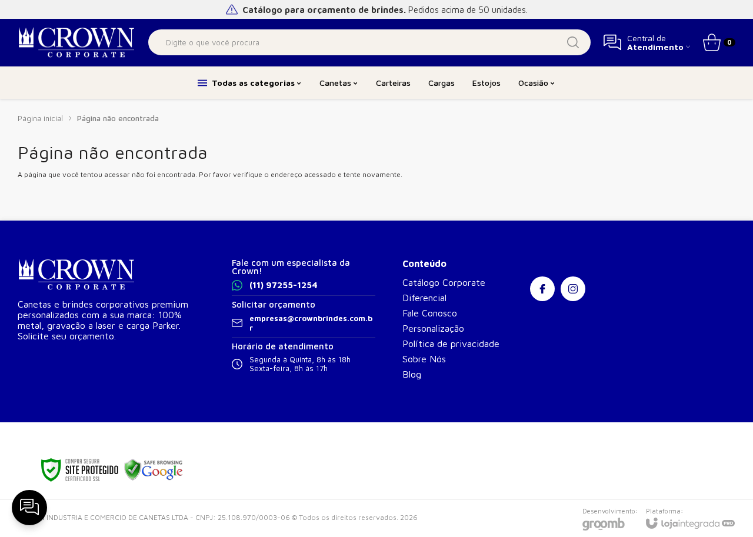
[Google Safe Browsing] (153, 469)
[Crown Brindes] (76, 42)
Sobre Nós (424, 358)
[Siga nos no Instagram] (573, 288)
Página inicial (40, 118)
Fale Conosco (429, 313)
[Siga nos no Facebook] (542, 288)
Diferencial (424, 297)
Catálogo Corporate (443, 282)
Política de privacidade (450, 343)
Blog (411, 374)
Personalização (433, 328)
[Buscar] (573, 42)
